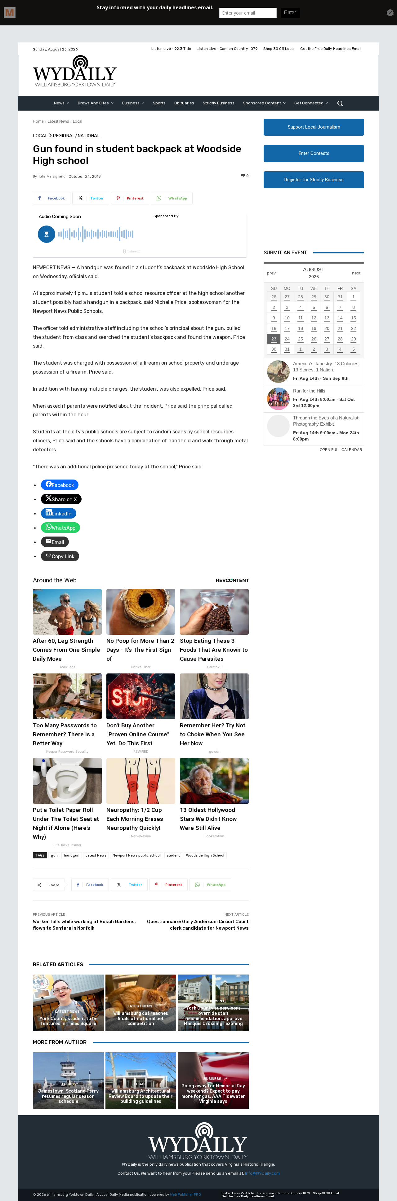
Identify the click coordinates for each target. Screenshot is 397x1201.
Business (212, 1078)
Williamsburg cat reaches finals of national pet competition (140, 1019)
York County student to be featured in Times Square (68, 1021)
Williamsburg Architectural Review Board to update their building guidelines (141, 1096)
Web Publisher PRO (185, 1195)
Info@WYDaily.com (262, 1173)
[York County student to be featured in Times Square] (68, 1003)
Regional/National (76, 136)
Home (38, 121)
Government (213, 1001)
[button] (339, 103)
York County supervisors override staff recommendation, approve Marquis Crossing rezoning (213, 1016)
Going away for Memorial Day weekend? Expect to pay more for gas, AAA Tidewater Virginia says (213, 1093)
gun (54, 855)
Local (77, 121)
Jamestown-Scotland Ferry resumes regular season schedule (68, 1096)
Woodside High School (205, 855)
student (173, 855)
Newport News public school (137, 855)
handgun (71, 855)
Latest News (58, 121)
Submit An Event (285, 252)
